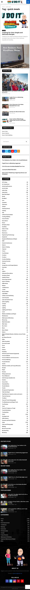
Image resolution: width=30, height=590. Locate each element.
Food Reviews (5, 253)
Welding (4, 426)
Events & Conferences (7, 243)
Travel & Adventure (6, 410)
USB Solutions (5, 418)
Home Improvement (6, 279)
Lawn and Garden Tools (7, 299)
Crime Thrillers (5, 218)
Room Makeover (6, 375)
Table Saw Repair (6, 392)
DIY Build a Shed (5, 224)
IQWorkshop (5, 283)
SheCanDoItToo (5, 384)
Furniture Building (6, 259)
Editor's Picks (5, 228)
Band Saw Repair (6, 194)
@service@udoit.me (17, 573)
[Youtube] (22, 581)
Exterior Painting (6, 247)
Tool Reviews (5, 404)
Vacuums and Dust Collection (8, 420)
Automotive (4, 192)
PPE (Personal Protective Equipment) (10, 353)
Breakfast (4, 198)
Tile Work (4, 398)
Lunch (3, 311)
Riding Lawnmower (6, 373)
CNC (3, 212)
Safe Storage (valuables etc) (8, 377)
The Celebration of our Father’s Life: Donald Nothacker (13, 91)
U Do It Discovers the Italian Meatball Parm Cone (16, 105)
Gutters (3, 271)
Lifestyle (3, 30)
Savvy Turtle (5, 131)
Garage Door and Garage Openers (10, 265)
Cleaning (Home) (6, 208)
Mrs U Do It (4, 326)
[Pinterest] (18, 581)
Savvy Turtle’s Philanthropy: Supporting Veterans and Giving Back (17, 120)
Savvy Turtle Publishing (7, 135)
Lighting (4, 305)
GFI (3, 269)
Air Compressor (5, 184)
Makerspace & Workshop (7, 317)
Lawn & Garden (5, 297)
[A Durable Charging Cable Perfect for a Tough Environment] (4, 496)
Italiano (4, 285)
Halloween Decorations (7, 273)
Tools (3, 406)
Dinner (3, 222)
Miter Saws (4, 324)
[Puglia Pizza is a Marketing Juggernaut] (5, 99)
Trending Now (5, 412)
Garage (4, 263)
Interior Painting (5, 281)
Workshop (4, 432)
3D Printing (4, 182)
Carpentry (4, 202)
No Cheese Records (6, 337)
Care (3, 200)
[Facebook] (7, 581)
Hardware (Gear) (6, 275)
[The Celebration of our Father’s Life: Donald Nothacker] (15, 82)
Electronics (4, 232)
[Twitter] (10, 581)
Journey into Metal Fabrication (17, 111)
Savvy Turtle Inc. (5, 133)
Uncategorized (5, 416)
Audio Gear (4, 190)
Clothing (4, 210)
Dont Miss (4, 226)
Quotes (3, 363)
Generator (4, 267)
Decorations (5, 220)
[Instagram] (14, 581)
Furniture (4, 255)
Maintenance (5, 315)
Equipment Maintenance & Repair (9, 238)
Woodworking (5, 430)
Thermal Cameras (6, 396)
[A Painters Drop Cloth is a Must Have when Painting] (4, 503)
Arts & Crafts (5, 188)
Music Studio (5, 330)
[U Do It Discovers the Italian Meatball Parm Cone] (5, 106)
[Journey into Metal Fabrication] (5, 113)
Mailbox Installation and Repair (9, 313)
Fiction (3, 251)
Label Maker (5, 293)
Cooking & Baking (6, 216)
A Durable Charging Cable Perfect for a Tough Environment (18, 495)
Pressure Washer (6, 355)
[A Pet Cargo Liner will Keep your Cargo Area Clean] (4, 510)
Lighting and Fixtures (7, 309)
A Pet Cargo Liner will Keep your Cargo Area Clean (17, 509)
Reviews (4, 371)
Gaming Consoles (6, 261)
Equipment (4, 236)
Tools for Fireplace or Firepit (8, 408)
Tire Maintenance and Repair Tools (10, 402)
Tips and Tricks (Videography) (9, 400)
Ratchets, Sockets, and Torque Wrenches (11, 365)
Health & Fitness (5, 277)
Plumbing (4, 351)
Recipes (4, 367)
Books (3, 196)
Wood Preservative (6, 428)
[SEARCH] (26, 141)
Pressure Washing (6, 359)
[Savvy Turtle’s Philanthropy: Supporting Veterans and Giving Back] (5, 121)
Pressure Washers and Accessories (10, 357)
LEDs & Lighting (5, 301)
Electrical (4, 230)
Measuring (4, 319)
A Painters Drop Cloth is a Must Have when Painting (18, 502)
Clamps (4, 206)
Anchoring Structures (7, 186)
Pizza (3, 345)
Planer (3, 347)
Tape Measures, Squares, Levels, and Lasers (12, 394)
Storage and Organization (8, 390)
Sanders (4, 379)
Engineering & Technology (8, 234)
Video (3, 422)
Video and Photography (7, 424)
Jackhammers (5, 287)
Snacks (3, 388)
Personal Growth (6, 343)
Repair (3, 369)
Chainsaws (4, 204)
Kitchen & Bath (5, 291)
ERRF (3, 240)
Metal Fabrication (6, 322)
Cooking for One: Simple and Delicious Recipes (12, 33)
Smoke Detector (5, 386)
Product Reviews (6, 361)
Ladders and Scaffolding (8, 295)
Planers (4, 349)
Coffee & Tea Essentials (7, 214)
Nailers (3, 332)
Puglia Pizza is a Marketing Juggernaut (16, 98)
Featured (4, 249)
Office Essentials (6, 341)
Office (3, 339)
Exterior (4, 245)
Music (3, 328)
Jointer (3, 289)
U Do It (3, 414)
